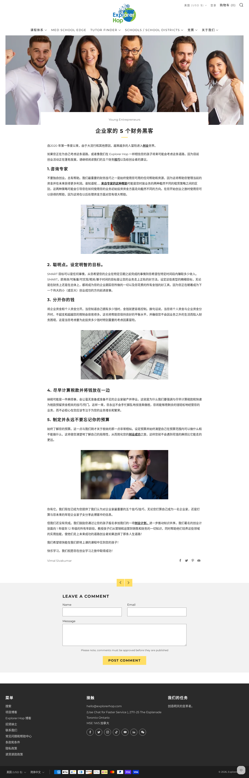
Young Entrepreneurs (124, 119)
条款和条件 (12, 742)
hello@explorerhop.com (104, 706)
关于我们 (208, 30)
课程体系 (37, 30)
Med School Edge (68, 30)
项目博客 (11, 712)
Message (69, 621)
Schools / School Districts (152, 30)
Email (131, 604)
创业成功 (135, 434)
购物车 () (228, 5)
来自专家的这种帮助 (114, 183)
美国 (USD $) (194, 5)
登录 (213, 5)
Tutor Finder (103, 30)
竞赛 (191, 30)
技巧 (117, 159)
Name (67, 604)
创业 (146, 145)
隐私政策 (11, 748)
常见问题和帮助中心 (18, 736)
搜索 (8, 706)
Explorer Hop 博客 (18, 718)
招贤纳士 (11, 724)
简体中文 (35, 772)
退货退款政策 (14, 754)
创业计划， (142, 523)
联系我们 (11, 730)
